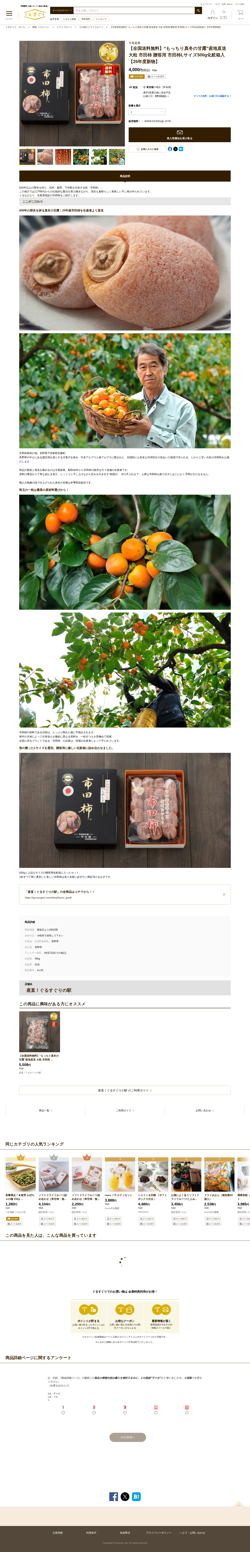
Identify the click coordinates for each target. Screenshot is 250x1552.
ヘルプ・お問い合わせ (223, 4)
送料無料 (85, 19)
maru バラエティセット (118, 1195)
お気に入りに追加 (149, 149)
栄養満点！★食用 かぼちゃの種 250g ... (19, 1197)
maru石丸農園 (112, 1208)
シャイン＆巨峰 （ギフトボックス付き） (152, 1197)
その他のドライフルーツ (91, 27)
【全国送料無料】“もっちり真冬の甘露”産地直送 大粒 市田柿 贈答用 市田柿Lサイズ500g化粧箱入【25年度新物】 (166, 27)
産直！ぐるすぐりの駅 (30, 1072)
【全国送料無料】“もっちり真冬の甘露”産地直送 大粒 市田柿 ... (39, 1057)
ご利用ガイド (124, 1110)
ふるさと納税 (69, 19)
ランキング (101, 19)
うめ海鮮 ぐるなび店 (15, 1212)
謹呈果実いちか (46, 1212)
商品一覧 (44, 1110)
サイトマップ (206, 4)
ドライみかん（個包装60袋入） (218, 1197)
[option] (20, 1190)
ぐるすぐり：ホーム (15, 27)
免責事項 (125, 1532)
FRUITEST (143, 1212)
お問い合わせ (204, 1110)
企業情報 (58, 1532)
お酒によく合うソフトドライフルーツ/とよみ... (185, 1197)
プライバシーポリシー (158, 1532)
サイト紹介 (240, 4)
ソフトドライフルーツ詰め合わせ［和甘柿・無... (53, 1197)
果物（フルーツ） (41, 27)
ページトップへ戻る (239, 1504)
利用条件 (91, 1532)
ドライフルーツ (64, 27)
